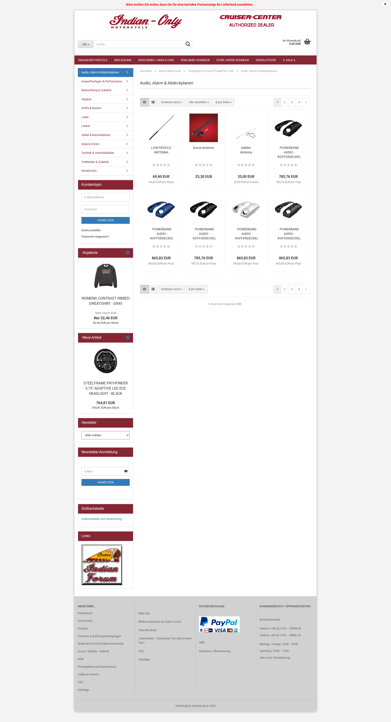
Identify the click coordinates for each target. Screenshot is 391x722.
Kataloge (83, 689)
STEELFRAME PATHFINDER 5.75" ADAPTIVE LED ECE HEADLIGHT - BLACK (105, 388)
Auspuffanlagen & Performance (101, 81)
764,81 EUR (105, 403)
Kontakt (83, 628)
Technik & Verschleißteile (97, 153)
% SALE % (289, 60)
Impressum (85, 613)
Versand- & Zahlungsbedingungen (99, 636)
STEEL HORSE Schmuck (233, 60)
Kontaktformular (270, 619)
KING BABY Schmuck (195, 60)
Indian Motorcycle (92, 60)
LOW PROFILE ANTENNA (161, 150)
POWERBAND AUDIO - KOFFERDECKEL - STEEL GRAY (289, 234)
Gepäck (86, 99)
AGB (80, 659)
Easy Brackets (147, 630)
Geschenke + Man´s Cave (156, 60)
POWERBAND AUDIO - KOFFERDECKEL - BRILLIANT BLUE (162, 234)
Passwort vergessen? (95, 236)
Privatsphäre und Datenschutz (97, 666)
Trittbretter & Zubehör (95, 162)
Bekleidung (122, 60)
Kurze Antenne (203, 148)
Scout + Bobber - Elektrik (93, 651)
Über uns (144, 613)
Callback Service (88, 674)
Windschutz (89, 170)
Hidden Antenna (246, 150)
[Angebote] (128, 252)
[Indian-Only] (195, 21)
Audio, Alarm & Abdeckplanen (100, 72)
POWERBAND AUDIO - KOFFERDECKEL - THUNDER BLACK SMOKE (289, 152)
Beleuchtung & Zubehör (96, 90)
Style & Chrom (90, 144)
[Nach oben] (378, 715)
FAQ (80, 682)
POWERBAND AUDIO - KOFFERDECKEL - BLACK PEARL (204, 234)
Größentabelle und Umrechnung (101, 519)
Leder (85, 117)
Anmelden (106, 220)
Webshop (181, 706)
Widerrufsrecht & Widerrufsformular (101, 643)
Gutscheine (85, 620)
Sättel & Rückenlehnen (95, 135)
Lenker (85, 126)
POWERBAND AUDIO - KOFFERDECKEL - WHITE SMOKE (246, 234)
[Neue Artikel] (128, 337)
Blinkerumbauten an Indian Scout (159, 621)
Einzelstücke (266, 60)
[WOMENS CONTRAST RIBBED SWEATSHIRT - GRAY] (105, 276)
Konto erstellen (91, 230)
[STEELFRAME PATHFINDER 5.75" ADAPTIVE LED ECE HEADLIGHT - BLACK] (105, 360)
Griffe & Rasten (91, 108)
